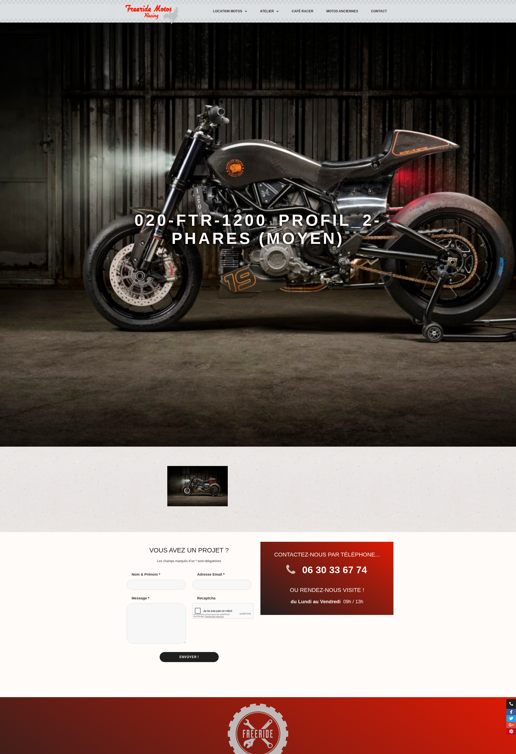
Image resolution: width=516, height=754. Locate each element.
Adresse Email (211, 574)
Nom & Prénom (146, 574)
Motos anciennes (342, 11)
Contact (379, 11)
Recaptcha (206, 598)
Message (140, 598)
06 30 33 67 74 (333, 570)
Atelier (267, 11)
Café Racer (302, 11)
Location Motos (227, 11)
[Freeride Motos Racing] (151, 11)
